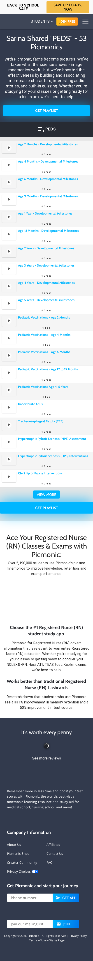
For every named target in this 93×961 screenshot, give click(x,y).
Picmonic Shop (18, 853)
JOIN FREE (67, 21)
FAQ (49, 862)
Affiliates (53, 844)
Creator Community (22, 862)
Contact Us (54, 853)
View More (46, 494)
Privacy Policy (78, 936)
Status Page (57, 940)
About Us (14, 844)
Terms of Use (37, 940)
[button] (46, 600)
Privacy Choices (19, 871)
